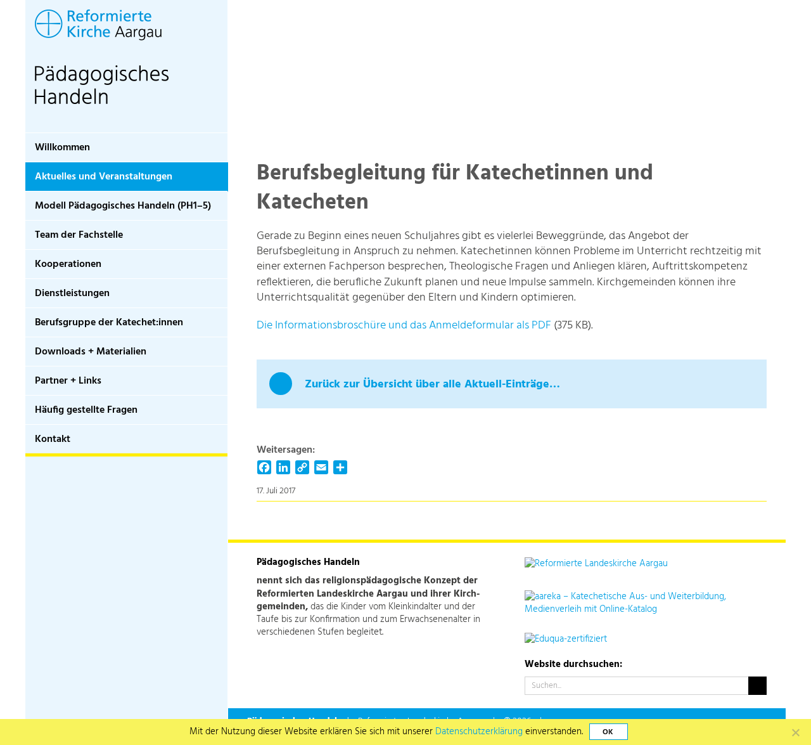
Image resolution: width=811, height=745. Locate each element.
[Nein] (795, 732)
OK (608, 732)
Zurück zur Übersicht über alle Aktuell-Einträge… (432, 384)
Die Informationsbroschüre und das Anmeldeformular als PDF (404, 325)
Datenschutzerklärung (479, 731)
